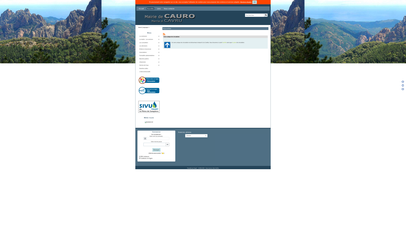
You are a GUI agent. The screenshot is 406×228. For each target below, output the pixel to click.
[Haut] (403, 82)
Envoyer (156, 150)
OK (255, 2)
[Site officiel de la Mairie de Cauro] (170, 18)
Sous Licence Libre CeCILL (212, 168)
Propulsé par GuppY (192, 168)
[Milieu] (403, 85)
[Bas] (403, 89)
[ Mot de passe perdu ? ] (156, 153)
